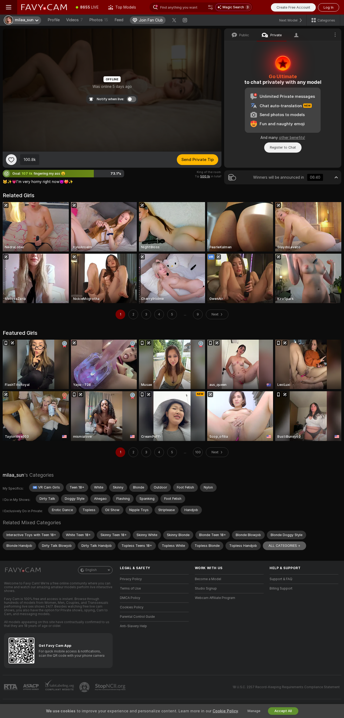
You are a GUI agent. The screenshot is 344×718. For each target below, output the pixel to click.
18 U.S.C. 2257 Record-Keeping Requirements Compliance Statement (286, 687)
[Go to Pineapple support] (85, 687)
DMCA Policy (130, 598)
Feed (118, 19)
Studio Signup (206, 588)
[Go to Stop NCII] (111, 687)
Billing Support (281, 588)
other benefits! (292, 137)
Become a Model (208, 579)
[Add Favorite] (11, 159)
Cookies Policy (132, 607)
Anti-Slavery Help (133, 626)
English (91, 570)
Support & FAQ (281, 579)
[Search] (210, 7)
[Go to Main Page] (44, 7)
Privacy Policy (131, 579)
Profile (54, 19)
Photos (98, 19)
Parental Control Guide (137, 617)
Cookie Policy (225, 711)
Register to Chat (283, 147)
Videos (74, 19)
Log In (329, 7)
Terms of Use (130, 588)
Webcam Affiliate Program (215, 598)
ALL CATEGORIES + (284, 546)
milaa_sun (13, 475)
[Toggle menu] (8, 7)
